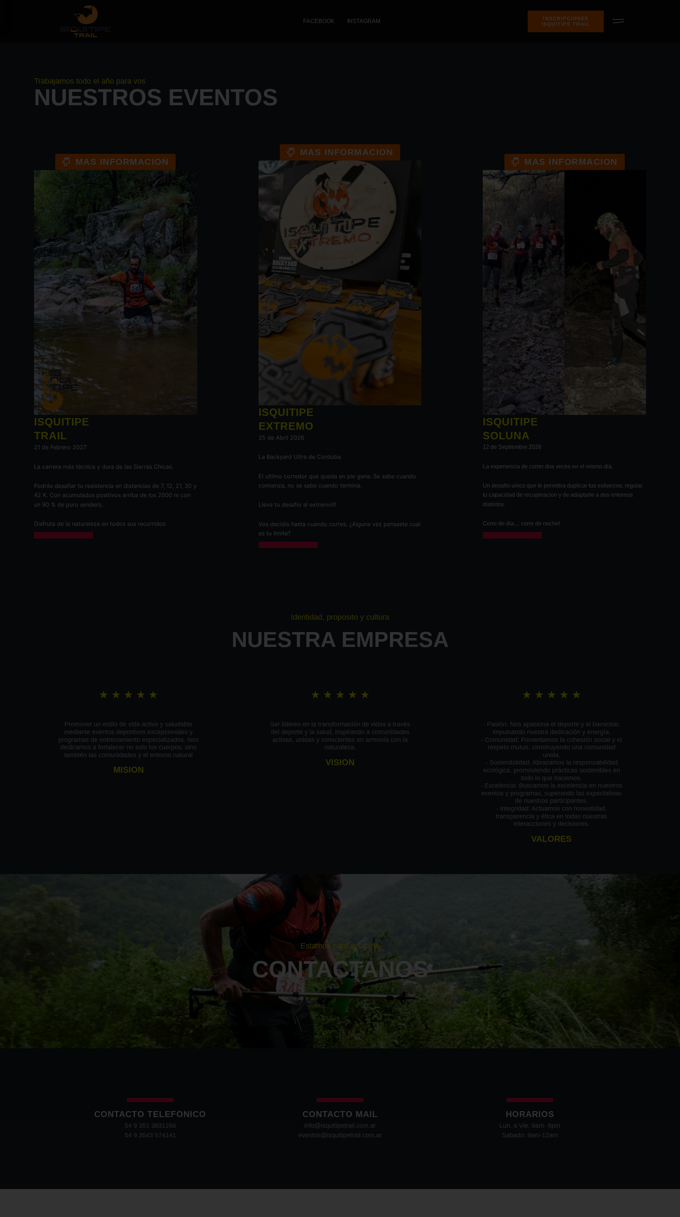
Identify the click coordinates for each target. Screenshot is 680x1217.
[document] (340, 608)
